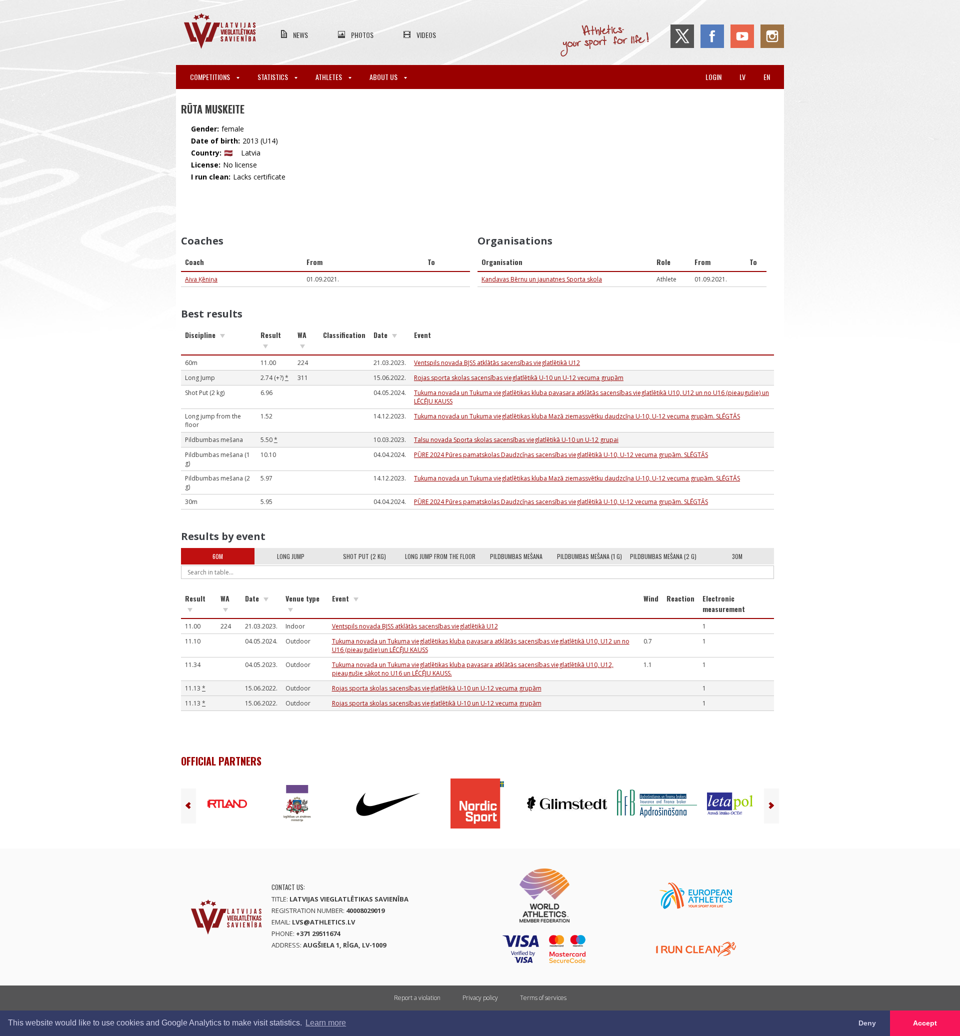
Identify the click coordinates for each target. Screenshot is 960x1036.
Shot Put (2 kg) (364, 556)
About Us (384, 77)
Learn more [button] (326, 1022)
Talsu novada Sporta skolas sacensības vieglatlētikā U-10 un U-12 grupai (516, 440)
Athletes (330, 77)
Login (714, 77)
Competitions (211, 77)
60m (217, 556)
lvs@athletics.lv (323, 922)
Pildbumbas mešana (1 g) (589, 556)
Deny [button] (867, 1023)
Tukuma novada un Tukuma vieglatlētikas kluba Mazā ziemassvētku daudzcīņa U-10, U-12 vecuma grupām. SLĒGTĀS (577, 416)
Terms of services (543, 998)
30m (737, 556)
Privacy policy (480, 998)
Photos (362, 35)
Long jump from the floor (440, 556)
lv (743, 77)
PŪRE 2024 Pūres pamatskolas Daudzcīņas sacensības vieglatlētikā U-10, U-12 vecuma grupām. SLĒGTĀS (561, 454)
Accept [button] (925, 1023)
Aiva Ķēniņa (201, 279)
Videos (426, 35)
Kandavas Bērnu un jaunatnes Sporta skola (542, 279)
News (300, 35)
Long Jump (290, 556)
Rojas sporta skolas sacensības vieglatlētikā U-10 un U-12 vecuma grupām (519, 378)
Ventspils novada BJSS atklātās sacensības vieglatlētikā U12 (497, 362)
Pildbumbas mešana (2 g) (663, 556)
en (767, 77)
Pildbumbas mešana (516, 556)
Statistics (274, 77)
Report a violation (417, 998)
